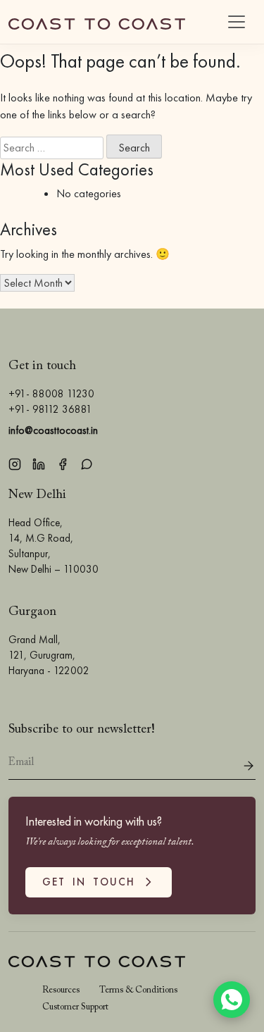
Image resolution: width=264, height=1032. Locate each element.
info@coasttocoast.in (53, 430)
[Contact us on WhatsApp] (231, 999)
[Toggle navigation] (237, 21)
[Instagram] (14, 462)
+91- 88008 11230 (51, 393)
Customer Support (75, 1007)
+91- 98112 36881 (50, 409)
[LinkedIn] (38, 462)
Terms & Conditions (138, 990)
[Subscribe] (248, 764)
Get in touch (92, 883)
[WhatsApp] (86, 462)
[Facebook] (62, 462)
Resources (61, 990)
